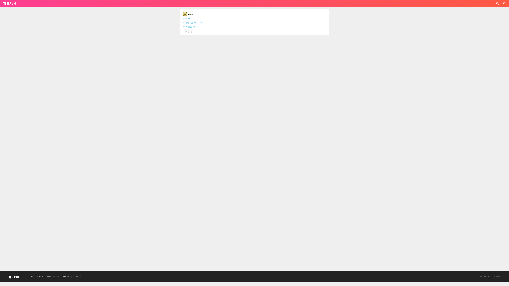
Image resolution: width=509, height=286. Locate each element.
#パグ (186, 19)
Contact (78, 277)
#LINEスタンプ (192, 23)
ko (489, 276)
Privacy (56, 277)
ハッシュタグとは (36, 277)
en (481, 276)
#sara (190, 14)
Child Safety (67, 277)
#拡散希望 (189, 27)
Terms (48, 277)
